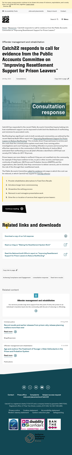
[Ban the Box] (54, 424)
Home (4, 28)
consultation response (40, 277)
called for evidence (34, 171)
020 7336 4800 (57, 406)
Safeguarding (58, 412)
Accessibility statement (50, 410)
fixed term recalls (57, 277)
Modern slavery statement (18, 412)
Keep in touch (52, 11)
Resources (12, 28)
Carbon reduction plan (41, 412)
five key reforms (43, 173)
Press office (22, 395)
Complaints (34, 395)
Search (53, 19)
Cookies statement (30, 410)
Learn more (30, 4)
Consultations (21, 79)
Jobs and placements (36, 11)
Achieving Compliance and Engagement (16, 277)
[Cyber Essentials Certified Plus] (13, 424)
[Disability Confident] (33, 424)
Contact (63, 11)
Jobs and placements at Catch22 (36, 397)
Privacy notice (14, 410)
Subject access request (51, 395)
